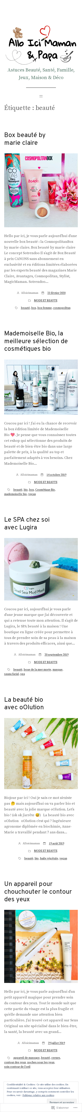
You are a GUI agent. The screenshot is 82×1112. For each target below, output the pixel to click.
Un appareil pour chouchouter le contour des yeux (38, 892)
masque (57, 669)
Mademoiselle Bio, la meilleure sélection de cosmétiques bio (36, 341)
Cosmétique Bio (45, 490)
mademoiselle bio (15, 494)
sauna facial (11, 674)
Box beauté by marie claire (25, 139)
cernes (55, 1058)
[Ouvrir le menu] (41, 96)
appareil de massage (26, 1058)
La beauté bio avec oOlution (24, 704)
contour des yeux (15, 1062)
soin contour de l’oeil (17, 1067)
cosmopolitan (61, 308)
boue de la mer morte (37, 669)
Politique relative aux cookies (38, 1095)
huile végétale (49, 858)
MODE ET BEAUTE (45, 300)
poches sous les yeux (40, 1062)
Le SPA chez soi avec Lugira (27, 524)
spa (22, 674)
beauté (25, 308)
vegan (32, 494)
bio (26, 490)
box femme (44, 308)
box (33, 308)
